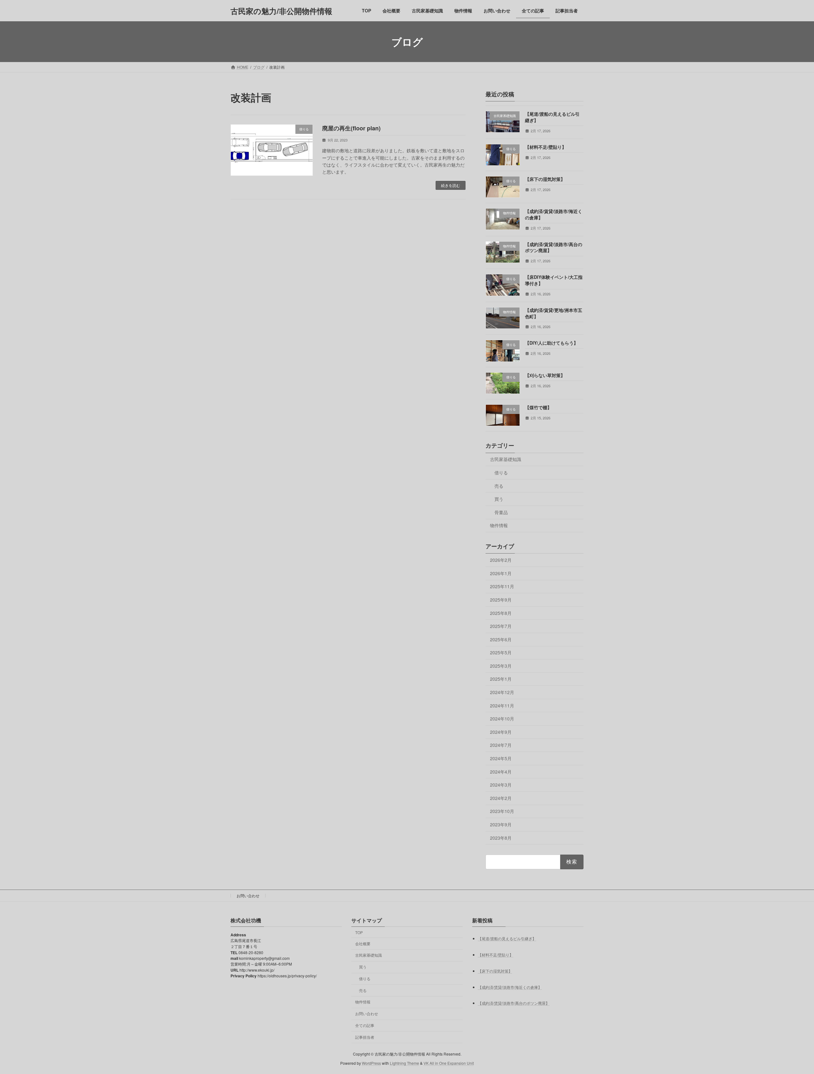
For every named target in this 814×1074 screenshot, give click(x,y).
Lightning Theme (404, 1063)
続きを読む (450, 185)
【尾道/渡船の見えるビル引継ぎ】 (552, 117)
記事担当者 (364, 1037)
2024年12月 (502, 692)
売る (498, 486)
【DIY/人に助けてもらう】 (551, 343)
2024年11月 (502, 705)
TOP (359, 932)
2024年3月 (501, 784)
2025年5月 (501, 652)
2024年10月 (502, 718)
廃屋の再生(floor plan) (351, 128)
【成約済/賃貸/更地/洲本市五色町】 (553, 313)
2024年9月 (501, 732)
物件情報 (499, 525)
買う (498, 499)
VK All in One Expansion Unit (449, 1063)
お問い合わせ (248, 895)
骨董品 (501, 512)
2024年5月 (501, 758)
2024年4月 (501, 771)
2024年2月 (501, 798)
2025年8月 (501, 613)
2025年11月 (502, 586)
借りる (501, 472)
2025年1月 (501, 679)
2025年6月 (501, 639)
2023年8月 (501, 838)
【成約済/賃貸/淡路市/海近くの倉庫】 (553, 214)
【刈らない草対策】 (545, 375)
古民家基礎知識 (505, 459)
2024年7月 (501, 745)
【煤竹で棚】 (538, 407)
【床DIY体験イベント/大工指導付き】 (554, 280)
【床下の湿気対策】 (545, 179)
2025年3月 (501, 666)
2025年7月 (501, 626)
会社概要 (362, 943)
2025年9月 (501, 599)
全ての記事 (364, 1025)
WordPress (371, 1063)
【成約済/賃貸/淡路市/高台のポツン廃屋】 (553, 247)
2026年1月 (501, 573)
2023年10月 (502, 811)
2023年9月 (501, 824)
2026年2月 (501, 560)
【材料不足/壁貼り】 (545, 147)
